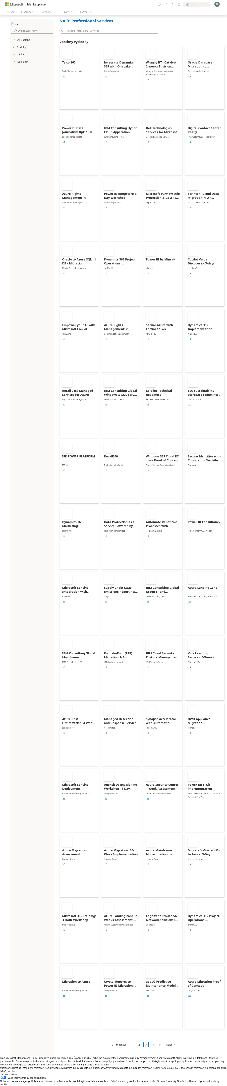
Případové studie (47, 1057)
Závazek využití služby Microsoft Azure (161, 1057)
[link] (79, 77)
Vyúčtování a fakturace (194, 1057)
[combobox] (110, 31)
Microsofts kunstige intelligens (16, 1067)
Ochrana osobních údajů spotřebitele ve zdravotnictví (29, 1081)
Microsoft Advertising (105, 1067)
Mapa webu (65, 1081)
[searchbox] (35, 30)
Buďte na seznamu (22, 1061)
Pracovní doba (65, 1057)
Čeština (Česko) (8, 1074)
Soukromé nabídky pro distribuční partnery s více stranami (77, 1064)
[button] (62, 31)
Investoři (11, 1071)
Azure (57, 1067)
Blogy (34, 1057)
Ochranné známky (166, 1081)
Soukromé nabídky (128, 1057)
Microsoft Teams (151, 1067)
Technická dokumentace (104, 1057)
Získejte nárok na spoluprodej (168, 1061)
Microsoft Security (44, 1067)
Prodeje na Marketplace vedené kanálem (22, 1064)
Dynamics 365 (69, 1067)
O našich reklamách (187, 1081)
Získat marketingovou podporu (50, 1061)
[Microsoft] (14, 4)
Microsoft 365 (84, 1067)
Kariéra (165, 1067)
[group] (64, 76)
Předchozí (120, 1044)
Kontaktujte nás (81, 1081)
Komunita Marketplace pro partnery (204, 1061)
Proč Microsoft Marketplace (15, 1057)
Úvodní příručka (82, 1057)
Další (169, 1044)
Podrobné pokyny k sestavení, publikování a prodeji (123, 1061)
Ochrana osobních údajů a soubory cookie (113, 1081)
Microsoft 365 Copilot (129, 1067)
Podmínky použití (146, 1081)
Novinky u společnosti (181, 1067)
